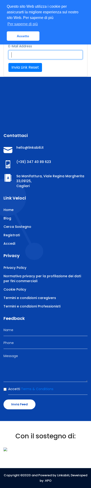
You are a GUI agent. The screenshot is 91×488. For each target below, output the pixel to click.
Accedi (9, 243)
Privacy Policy (15, 267)
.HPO (48, 480)
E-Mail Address (20, 46)
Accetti (30, 389)
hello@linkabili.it (30, 147)
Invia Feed (19, 404)
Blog (7, 218)
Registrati (12, 235)
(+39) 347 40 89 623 (33, 161)
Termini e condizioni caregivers (30, 298)
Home (9, 209)
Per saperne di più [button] (22, 24)
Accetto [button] (23, 36)
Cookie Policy (15, 289)
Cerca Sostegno (17, 226)
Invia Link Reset (25, 67)
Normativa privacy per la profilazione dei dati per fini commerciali (42, 278)
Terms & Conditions (36, 389)
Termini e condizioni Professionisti (32, 306)
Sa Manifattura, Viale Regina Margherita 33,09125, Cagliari (50, 181)
